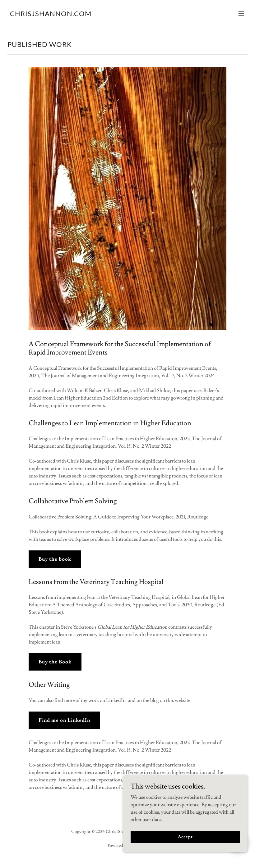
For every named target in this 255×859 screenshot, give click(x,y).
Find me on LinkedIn (64, 720)
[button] (241, 13)
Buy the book (55, 559)
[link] (50, 14)
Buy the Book (55, 662)
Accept (185, 836)
